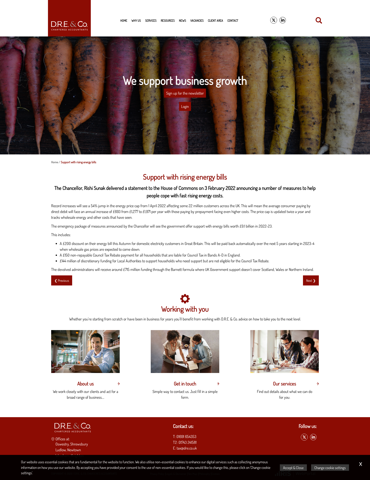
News (182, 20)
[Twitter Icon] (273, 20)
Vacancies (197, 20)
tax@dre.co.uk (187, 448)
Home (123, 20)
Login (185, 106)
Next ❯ (311, 280)
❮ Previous (61, 280)
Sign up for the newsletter (185, 93)
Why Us (136, 20)
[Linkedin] (282, 20)
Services (151, 20)
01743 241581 (188, 442)
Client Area (215, 20)
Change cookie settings (330, 467)
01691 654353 (186, 436)
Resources (168, 20)
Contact (232, 20)
